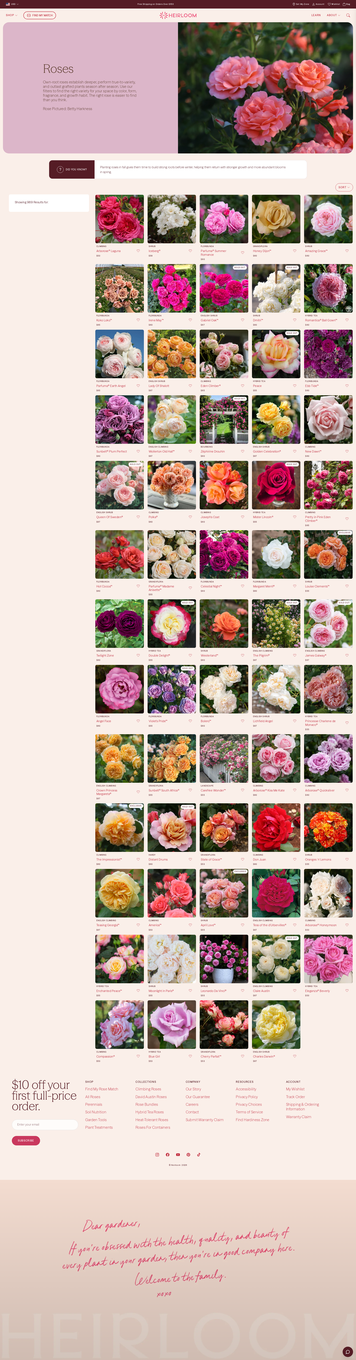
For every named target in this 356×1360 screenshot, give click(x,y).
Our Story (193, 1089)
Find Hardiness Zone (252, 1119)
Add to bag (119, 237)
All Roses (92, 1096)
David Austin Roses (151, 1096)
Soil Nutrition (95, 1112)
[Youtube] (178, 1154)
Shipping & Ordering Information (302, 1106)
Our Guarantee (198, 1096)
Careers (192, 1104)
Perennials (93, 1104)
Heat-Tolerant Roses (152, 1119)
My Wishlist (295, 1089)
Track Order (295, 1096)
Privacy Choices (249, 1104)
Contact (192, 1112)
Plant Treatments (99, 1127)
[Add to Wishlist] (135, 251)
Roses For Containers (153, 1127)
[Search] (348, 15)
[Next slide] (140, 219)
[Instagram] (157, 1154)
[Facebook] (167, 1154)
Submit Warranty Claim (205, 1119)
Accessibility (246, 1089)
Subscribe (26, 1140)
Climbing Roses (148, 1089)
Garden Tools (96, 1119)
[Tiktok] (199, 1154)
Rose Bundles (147, 1104)
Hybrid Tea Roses (150, 1112)
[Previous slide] (99, 219)
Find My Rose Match (101, 1089)
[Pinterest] (188, 1154)
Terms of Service (249, 1112)
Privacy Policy (247, 1096)
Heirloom (176, 1165)
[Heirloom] (177, 15)
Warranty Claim (299, 1116)
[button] (344, 187)
